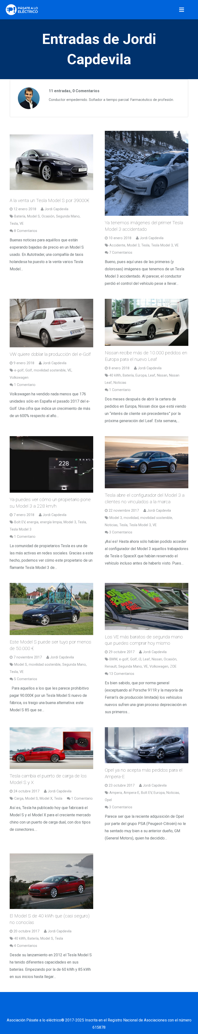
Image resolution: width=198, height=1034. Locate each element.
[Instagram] (117, 1011)
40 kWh (115, 375)
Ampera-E (131, 793)
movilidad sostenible (50, 370)
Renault (111, 666)
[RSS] (129, 1011)
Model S (33, 216)
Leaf (151, 375)
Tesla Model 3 (162, 245)
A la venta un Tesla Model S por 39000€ (49, 200)
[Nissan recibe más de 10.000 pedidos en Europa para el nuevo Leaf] (146, 322)
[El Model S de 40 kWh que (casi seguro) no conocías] (51, 881)
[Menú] (181, 10)
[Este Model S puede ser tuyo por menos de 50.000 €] (51, 609)
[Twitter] (81, 1011)
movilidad (131, 518)
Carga (18, 798)
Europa (141, 375)
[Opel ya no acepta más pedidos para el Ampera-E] (146, 745)
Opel (108, 800)
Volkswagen (19, 378)
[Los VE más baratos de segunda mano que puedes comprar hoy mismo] (146, 606)
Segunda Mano (68, 216)
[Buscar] (192, 9)
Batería (19, 216)
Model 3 (133, 245)
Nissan (162, 375)
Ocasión (48, 216)
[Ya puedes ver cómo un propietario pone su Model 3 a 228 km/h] (51, 464)
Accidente (117, 245)
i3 (140, 659)
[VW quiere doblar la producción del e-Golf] (51, 323)
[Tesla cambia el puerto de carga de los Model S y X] (51, 748)
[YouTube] (105, 1011)
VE (22, 224)
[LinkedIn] (93, 1011)
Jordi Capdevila (56, 209)
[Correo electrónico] (57, 1011)
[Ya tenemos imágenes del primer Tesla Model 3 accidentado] (146, 173)
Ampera (115, 793)
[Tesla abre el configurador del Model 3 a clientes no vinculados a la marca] (146, 462)
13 (121, 674)
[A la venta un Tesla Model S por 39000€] (51, 162)
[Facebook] (69, 1011)
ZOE (173, 666)
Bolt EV (19, 522)
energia (32, 522)
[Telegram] (141, 1011)
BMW (113, 659)
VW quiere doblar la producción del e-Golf (50, 354)
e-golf (19, 370)
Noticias (119, 383)
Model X (46, 798)
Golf (28, 370)
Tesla (14, 224)
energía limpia (51, 522)
